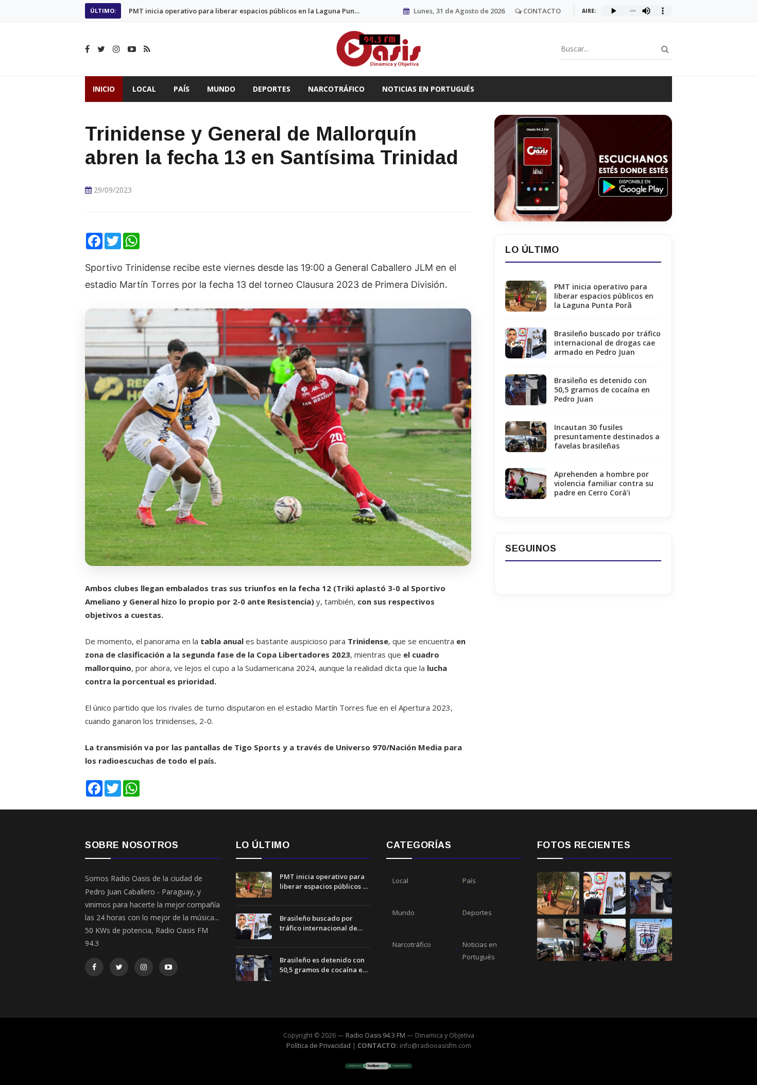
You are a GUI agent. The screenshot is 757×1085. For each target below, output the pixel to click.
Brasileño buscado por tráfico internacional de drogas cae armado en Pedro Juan (244, 10)
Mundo (221, 89)
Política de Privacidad (318, 1045)
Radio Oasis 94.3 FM (375, 1035)
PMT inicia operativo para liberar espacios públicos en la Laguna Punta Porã (603, 296)
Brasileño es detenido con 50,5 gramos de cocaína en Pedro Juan (602, 390)
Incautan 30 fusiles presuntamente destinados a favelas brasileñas (607, 437)
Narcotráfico (336, 89)
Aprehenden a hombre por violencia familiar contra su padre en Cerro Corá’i (603, 483)
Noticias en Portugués (428, 89)
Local (144, 89)
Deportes (271, 89)
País (182, 89)
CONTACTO (541, 10)
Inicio (104, 89)
